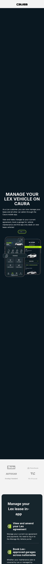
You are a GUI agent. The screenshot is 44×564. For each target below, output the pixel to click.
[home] (22, 4)
